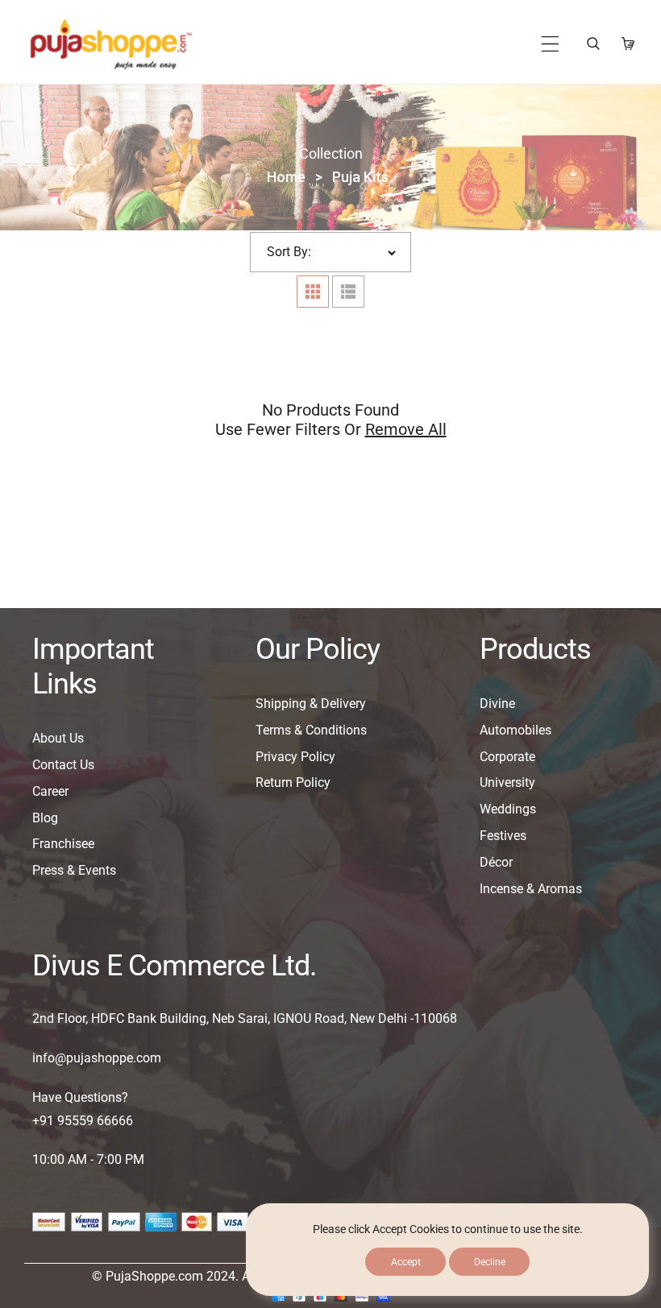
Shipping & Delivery (311, 703)
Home (286, 176)
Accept (406, 1262)
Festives (503, 835)
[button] (550, 44)
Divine (497, 703)
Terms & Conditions (311, 730)
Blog (45, 818)
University (507, 782)
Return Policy (293, 782)
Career (50, 791)
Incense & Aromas (531, 888)
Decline (489, 1262)
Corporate (507, 756)
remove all (406, 429)
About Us (58, 738)
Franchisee (63, 843)
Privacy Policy (295, 756)
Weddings (508, 809)
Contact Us (63, 764)
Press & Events (74, 870)
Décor (496, 862)
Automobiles (515, 730)
